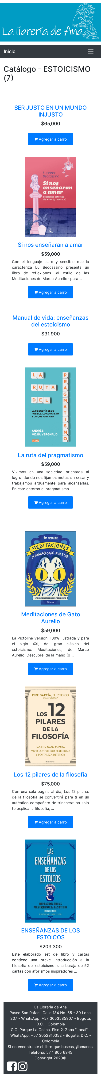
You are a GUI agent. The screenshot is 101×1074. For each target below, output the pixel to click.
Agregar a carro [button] (52, 139)
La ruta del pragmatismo (50, 455)
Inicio (10, 51)
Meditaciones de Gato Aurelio (50, 618)
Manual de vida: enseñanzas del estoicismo (50, 321)
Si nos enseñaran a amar (50, 244)
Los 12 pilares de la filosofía (50, 774)
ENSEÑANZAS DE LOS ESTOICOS (50, 934)
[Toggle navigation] (90, 51)
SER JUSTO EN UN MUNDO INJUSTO (50, 111)
